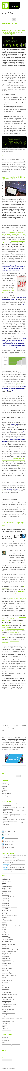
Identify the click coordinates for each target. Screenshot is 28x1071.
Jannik (4, 859)
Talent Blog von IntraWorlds (8, 1009)
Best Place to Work (14, 506)
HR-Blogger (4, 924)
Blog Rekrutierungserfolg (7, 886)
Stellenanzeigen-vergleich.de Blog (9, 1004)
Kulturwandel (15, 511)
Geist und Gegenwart (6, 910)
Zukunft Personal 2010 (13, 749)
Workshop (4, 491)
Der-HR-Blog (4, 893)
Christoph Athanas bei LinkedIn (11, 838)
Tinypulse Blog (5, 1014)
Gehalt (20, 507)
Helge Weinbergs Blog (6, 919)
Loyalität (7, 167)
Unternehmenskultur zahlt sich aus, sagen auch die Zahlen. (13, 178)
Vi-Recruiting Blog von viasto (8, 1021)
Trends (9, 747)
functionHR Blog (5, 908)
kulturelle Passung (7, 511)
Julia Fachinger (6, 864)
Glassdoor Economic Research (10, 509)
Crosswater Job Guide (6, 891)
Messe (7, 746)
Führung (23, 161)
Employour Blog (5, 900)
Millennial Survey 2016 (14, 167)
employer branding (15, 507)
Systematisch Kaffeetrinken (7, 1008)
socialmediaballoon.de (6, 1001)
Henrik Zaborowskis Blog (7, 920)
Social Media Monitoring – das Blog (9, 994)
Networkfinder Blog (6, 958)
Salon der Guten (5, 987)
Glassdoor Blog (5, 912)
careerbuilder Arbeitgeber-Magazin (9, 890)
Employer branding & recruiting (8, 896)
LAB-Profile (4, 791)
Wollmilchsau (4, 1025)
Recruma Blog (5, 982)
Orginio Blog (4, 965)
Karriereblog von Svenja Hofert (8, 944)
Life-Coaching (21, 744)
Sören (4, 855)
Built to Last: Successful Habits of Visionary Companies (8, 290)
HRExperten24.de (5, 1040)
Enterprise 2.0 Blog (6, 901)
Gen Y (11, 166)
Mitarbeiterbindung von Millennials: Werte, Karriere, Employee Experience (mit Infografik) (13, 32)
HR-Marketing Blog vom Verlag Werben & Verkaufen (13, 925)
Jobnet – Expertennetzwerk (7, 939)
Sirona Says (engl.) (5, 990)
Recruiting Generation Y (7, 980)
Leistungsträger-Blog (6, 953)
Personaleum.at (5, 970)
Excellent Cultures (5, 905)
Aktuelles (10, 161)
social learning (20, 746)
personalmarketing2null (7, 972)
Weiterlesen (5, 155)
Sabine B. (5, 869)
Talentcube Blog (5, 1011)
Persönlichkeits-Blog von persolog (9, 975)
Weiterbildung (15, 747)
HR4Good (4, 929)
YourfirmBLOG (5, 1028)
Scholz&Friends (5, 627)
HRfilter (3, 1042)
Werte (8, 171)
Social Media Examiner (6, 992)
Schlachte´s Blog (5, 989)
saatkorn (4, 985)
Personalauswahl (9, 513)
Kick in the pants (5, 948)
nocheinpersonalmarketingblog (8, 961)
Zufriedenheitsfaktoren (14, 516)
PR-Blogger (4, 977)
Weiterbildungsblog (6, 1023)
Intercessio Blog (5, 936)
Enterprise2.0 (4, 786)
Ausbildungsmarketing (6, 881)
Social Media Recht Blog (7, 996)
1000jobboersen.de (14, 632)
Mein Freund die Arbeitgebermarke (15, 629)
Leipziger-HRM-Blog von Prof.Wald (9, 951)
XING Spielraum (5, 1026)
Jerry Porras (19, 509)
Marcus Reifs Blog (5, 956)
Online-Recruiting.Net (6, 963)
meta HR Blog (7, 13)
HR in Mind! (4, 922)
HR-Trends (18, 742)
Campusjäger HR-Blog (6, 888)
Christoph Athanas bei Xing (10, 835)
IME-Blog (4, 932)
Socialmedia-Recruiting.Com (8, 999)
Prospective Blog (5, 978)
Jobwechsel (14, 166)
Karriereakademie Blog (6, 941)
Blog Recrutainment (6, 884)
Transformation (17, 169)
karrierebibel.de (5, 943)
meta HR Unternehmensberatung (9, 1052)
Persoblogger (4, 966)
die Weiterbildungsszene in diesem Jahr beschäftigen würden (13, 593)
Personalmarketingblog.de (7, 973)
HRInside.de (20, 624)
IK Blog (3, 931)
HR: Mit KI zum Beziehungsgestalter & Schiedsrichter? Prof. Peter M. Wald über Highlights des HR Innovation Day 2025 (14, 815)
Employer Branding (16, 161)
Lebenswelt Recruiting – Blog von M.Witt (10, 949)
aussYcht (4, 883)
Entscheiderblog (5, 903)
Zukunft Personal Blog (6, 1030)
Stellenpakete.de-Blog (6, 1006)
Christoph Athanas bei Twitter (11, 831)
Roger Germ (5, 867)
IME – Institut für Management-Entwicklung (11, 1044)
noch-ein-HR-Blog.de (6, 960)
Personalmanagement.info (7, 1045)
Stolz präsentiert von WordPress (8, 1068)
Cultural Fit (9, 164)
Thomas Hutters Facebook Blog (8, 1013)
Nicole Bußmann (12, 746)
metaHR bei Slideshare (9, 841)
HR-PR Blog (4, 927)
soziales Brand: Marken (7, 1002)
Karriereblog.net (5, 946)
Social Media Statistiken (7, 997)
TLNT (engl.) (4, 1016)
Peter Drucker (16, 513)
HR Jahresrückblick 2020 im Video (17, 867)
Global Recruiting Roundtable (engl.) (9, 915)
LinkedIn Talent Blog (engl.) (7, 954)
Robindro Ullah (7, 514)
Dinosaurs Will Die (5, 895)
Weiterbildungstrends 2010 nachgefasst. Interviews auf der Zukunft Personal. (13, 524)
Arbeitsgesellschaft (6, 879)
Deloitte (13, 164)
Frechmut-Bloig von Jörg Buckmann (9, 907)
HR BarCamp (4, 1039)
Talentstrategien (5, 162)
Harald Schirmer (5, 917)
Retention (11, 169)
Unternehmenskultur (15, 514)
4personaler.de (5, 1037)
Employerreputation (6, 898)
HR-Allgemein (15, 739)
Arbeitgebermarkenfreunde (7, 878)
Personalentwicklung (6, 793)
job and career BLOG (6, 937)
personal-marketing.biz (7, 968)
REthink (3, 984)
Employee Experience (20, 164)
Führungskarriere (5, 166)
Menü (14, 19)
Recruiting (19, 504)
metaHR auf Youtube (9, 847)
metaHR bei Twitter (9, 844)
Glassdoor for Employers (7, 913)
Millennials (22, 167)
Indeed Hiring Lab (5, 934)
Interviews (16, 744)
